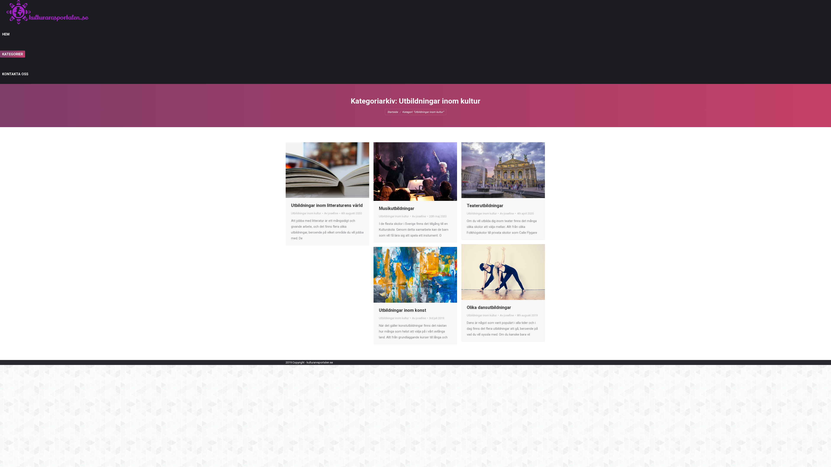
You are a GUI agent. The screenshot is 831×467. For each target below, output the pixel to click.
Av (331, 213)
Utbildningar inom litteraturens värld (327, 205)
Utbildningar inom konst (402, 310)
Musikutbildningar (396, 208)
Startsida (392, 112)
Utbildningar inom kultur (306, 213)
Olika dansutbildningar (489, 307)
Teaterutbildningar (485, 205)
